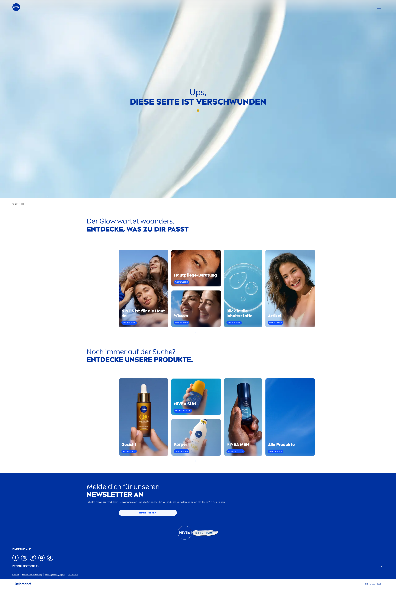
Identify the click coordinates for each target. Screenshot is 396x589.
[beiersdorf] (23, 584)
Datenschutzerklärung (32, 574)
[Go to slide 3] (199, 332)
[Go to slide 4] (200, 332)
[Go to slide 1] (195, 332)
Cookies (15, 574)
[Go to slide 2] (197, 332)
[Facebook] (15, 558)
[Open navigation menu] (379, 7)
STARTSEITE (18, 204)
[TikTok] (50, 558)
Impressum (73, 574)
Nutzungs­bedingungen (55, 574)
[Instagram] (24, 558)
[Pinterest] (33, 558)
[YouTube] (41, 558)
